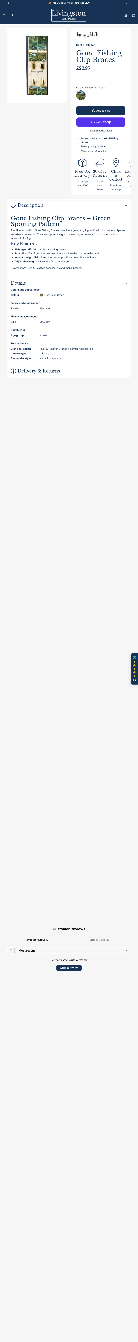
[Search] (12, 15)
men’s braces (73, 267)
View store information (94, 151)
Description (30, 205)
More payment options (101, 130)
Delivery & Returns (39, 371)
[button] (134, 669)
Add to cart (103, 110)
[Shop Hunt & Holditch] (87, 35)
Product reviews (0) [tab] (38, 939)
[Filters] (11, 950)
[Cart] (134, 15)
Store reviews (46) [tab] (99, 939)
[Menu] (4, 15)
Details (18, 283)
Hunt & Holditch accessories (43, 267)
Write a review (69, 968)
